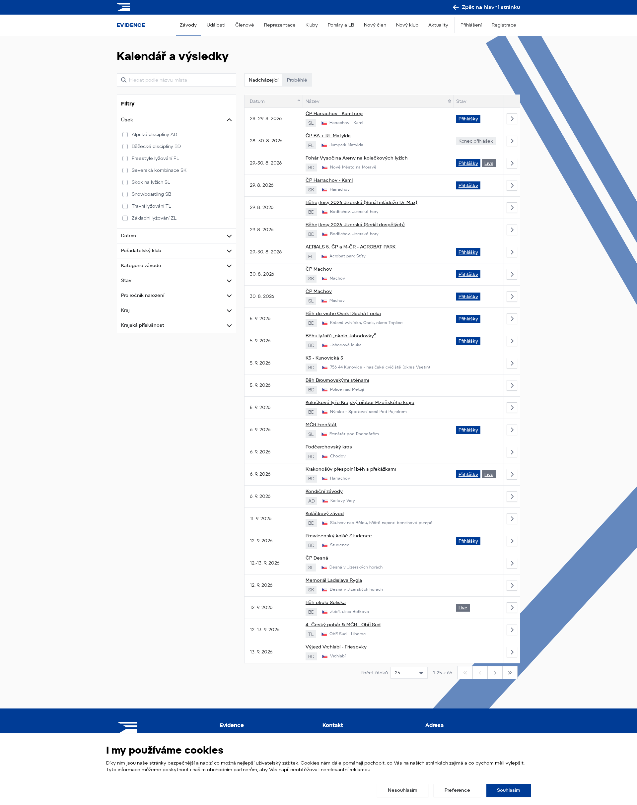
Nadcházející (263, 80)
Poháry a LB (341, 25)
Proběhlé (297, 80)
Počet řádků (374, 672)
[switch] (125, 134)
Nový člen (375, 25)
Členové (244, 25)
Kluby (312, 25)
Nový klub (407, 25)
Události (216, 25)
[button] (176, 120)
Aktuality (438, 25)
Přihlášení (471, 25)
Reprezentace (280, 25)
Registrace (504, 25)
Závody (188, 25)
